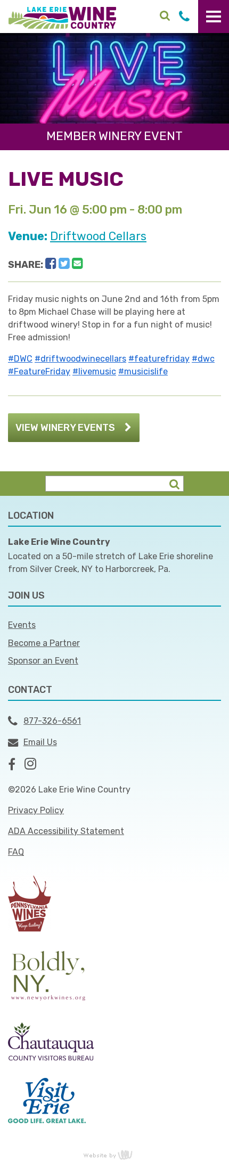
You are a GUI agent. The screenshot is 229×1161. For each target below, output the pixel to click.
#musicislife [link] (143, 371)
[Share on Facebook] (50, 263)
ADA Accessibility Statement (66, 831)
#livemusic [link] (94, 371)
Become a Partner (44, 643)
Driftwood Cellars (98, 236)
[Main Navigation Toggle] (213, 16)
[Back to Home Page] (62, 17)
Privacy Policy (36, 810)
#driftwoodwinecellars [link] (80, 359)
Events (22, 625)
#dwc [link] (203, 359)
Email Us (40, 742)
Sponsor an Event (43, 661)
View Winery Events (65, 428)
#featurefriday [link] (159, 359)
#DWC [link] (20, 359)
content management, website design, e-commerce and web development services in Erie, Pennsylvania (114, 1154)
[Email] (77, 263)
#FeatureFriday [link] (39, 371)
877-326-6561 (52, 721)
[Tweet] (64, 263)
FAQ (16, 852)
